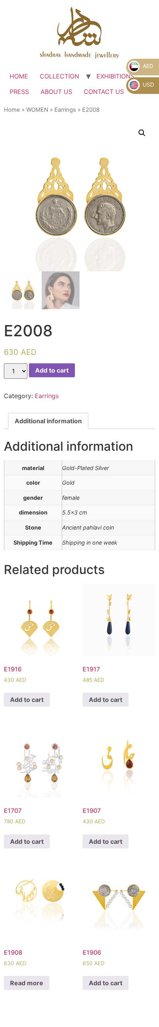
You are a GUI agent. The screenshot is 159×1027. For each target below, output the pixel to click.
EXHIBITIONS (115, 76)
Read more (26, 983)
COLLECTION (59, 76)
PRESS (19, 91)
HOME (19, 76)
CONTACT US (104, 91)
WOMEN (37, 109)
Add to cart (52, 370)
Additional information (48, 421)
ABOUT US (56, 91)
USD (147, 84)
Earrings (65, 109)
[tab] (48, 421)
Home (12, 109)
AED (147, 66)
